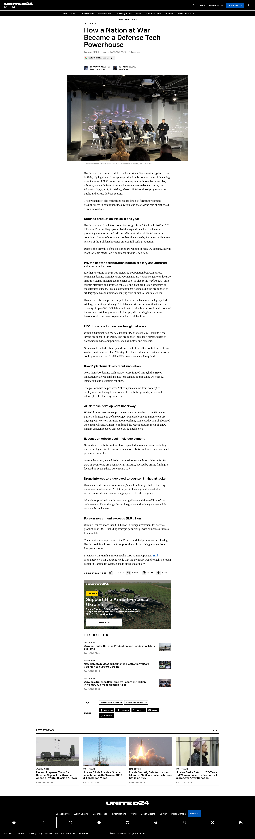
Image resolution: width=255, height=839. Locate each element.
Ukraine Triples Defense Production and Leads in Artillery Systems (119, 647)
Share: (87, 713)
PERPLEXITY (119, 573)
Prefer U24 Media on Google (100, 57)
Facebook (108, 710)
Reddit (155, 710)
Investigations (124, 13)
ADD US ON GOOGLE (173, 829)
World (139, 13)
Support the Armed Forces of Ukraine (118, 602)
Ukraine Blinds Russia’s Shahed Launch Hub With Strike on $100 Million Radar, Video (102, 775)
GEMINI (164, 573)
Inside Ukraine (184, 13)
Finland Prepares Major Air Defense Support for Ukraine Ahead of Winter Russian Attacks (57, 775)
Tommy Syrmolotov (100, 66)
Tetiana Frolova (127, 66)
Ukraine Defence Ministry (111, 702)
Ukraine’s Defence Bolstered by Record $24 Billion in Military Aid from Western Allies (115, 683)
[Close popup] (252, 822)
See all (216, 731)
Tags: (87, 702)
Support (194, 813)
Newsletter (216, 5)
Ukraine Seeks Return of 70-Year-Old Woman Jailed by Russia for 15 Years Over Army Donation (197, 775)
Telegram (125, 710)
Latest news (131, 19)
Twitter (140, 710)
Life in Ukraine (153, 13)
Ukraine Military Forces (136, 702)
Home (121, 19)
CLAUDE (150, 573)
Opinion (169, 13)
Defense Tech (105, 13)
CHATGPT (135, 573)
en (201, 5)
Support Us (235, 5)
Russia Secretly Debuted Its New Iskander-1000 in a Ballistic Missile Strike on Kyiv (150, 775)
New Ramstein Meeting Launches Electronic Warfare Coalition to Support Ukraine (116, 665)
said (155, 555)
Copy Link (108, 715)
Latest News (68, 13)
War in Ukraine (86, 13)
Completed (104, 622)
